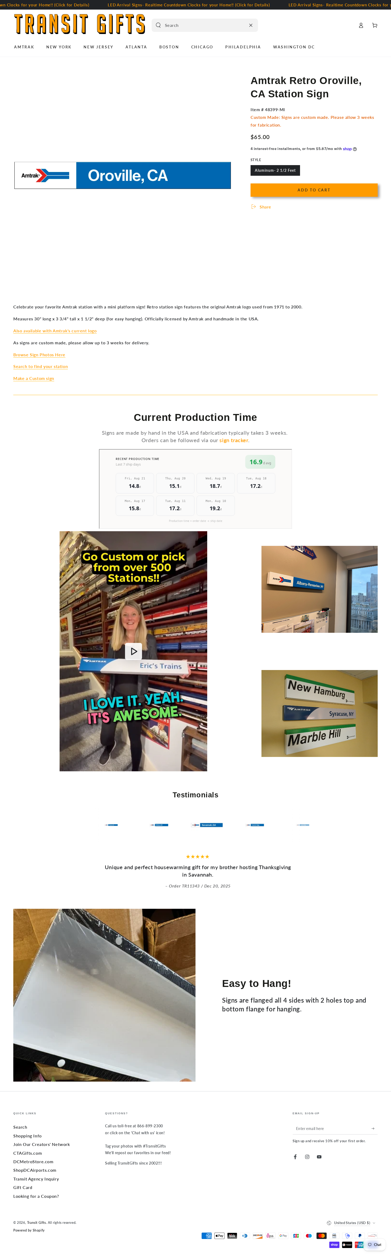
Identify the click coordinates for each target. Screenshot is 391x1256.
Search (20, 1126)
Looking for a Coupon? (36, 1196)
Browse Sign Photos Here (39, 354)
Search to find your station (40, 366)
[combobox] (199, 25)
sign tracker (233, 440)
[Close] (251, 25)
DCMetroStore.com (33, 1161)
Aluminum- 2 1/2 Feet (275, 172)
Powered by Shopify (29, 1230)
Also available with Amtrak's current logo (55, 330)
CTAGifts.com (27, 1152)
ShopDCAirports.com (34, 1170)
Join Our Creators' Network (41, 1144)
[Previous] (64, 825)
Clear (240, 25)
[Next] (327, 825)
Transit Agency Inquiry (36, 1178)
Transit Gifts (36, 1223)
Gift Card (22, 1187)
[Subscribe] (375, 1128)
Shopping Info (27, 1135)
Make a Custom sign (33, 378)
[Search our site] (158, 25)
